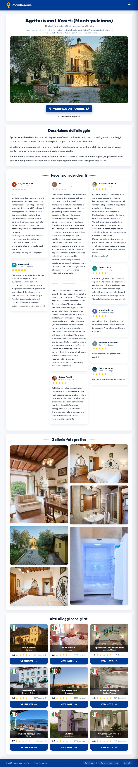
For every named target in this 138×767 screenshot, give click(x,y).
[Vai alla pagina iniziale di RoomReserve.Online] (19, 5)
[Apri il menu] (129, 5)
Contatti (127, 763)
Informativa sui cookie (108, 763)
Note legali (89, 763)
